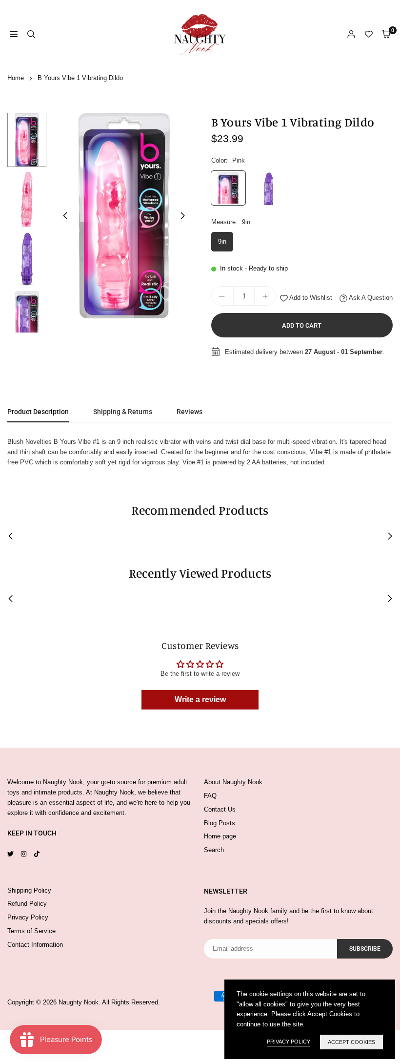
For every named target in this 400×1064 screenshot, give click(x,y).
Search (214, 850)
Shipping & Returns (122, 412)
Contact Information (35, 944)
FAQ (210, 795)
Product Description (38, 412)
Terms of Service (31, 931)
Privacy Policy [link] (288, 1041)
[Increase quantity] (265, 296)
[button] (183, 216)
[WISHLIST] (369, 34)
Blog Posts (219, 823)
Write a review (200, 699)
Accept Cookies (351, 1042)
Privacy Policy (27, 917)
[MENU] (13, 34)
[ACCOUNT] (351, 34)
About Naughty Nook (233, 782)
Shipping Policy (29, 890)
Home (15, 78)
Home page (220, 836)
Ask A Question (370, 297)
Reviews (189, 412)
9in (222, 241)
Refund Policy (27, 903)
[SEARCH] (31, 34)
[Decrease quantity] (222, 296)
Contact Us (220, 809)
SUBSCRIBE (364, 948)
